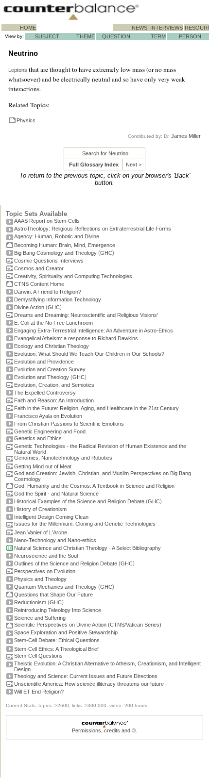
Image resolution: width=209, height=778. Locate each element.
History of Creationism (40, 509)
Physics (26, 120)
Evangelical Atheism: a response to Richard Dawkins (76, 338)
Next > (133, 164)
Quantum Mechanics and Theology (55, 587)
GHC (106, 253)
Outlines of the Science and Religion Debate (65, 563)
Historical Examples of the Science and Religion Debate (79, 501)
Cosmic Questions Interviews (49, 261)
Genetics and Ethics (38, 438)
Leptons (17, 70)
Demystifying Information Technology (57, 299)
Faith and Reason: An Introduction (54, 400)
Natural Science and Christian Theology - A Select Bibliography (87, 548)
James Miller (186, 136)
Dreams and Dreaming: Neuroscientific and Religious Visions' (86, 315)
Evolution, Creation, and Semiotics (54, 385)
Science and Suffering (40, 618)
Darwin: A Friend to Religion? (47, 292)
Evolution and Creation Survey (50, 369)
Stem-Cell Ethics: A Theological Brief (56, 649)
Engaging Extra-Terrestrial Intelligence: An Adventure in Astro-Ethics (93, 330)
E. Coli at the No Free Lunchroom (53, 323)
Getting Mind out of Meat (42, 466)
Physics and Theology (40, 579)
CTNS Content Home (39, 284)
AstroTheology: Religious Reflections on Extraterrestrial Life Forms (92, 229)
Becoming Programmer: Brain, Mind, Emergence (64, 245)
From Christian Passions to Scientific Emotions (69, 424)
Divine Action (29, 307)
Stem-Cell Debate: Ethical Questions (57, 640)
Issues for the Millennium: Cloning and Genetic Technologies (85, 524)
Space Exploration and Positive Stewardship (66, 632)
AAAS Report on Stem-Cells (47, 221)
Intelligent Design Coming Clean (51, 517)
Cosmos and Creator (39, 268)
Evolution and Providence (44, 361)
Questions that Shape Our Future (53, 594)
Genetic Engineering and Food (50, 431)
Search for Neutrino (105, 153)
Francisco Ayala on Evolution (48, 416)
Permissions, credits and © (104, 730)
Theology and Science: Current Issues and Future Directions (85, 676)
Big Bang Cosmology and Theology (55, 253)
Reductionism (30, 602)
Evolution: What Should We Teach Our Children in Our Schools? (89, 354)
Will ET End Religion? (39, 692)
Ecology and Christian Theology (51, 346)
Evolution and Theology (41, 377)
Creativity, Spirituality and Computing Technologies (73, 276)
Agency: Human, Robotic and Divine (56, 236)
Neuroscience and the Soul (46, 556)
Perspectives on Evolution (44, 571)
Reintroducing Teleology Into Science (57, 610)
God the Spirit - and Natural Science (56, 494)
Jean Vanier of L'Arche (40, 532)
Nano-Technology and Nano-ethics (55, 540)
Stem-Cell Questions (38, 656)
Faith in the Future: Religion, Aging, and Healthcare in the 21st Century (96, 408)
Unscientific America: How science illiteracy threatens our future (89, 684)
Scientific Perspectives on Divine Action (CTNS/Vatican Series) (87, 625)
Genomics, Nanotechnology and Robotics (63, 458)
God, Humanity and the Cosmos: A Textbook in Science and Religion (94, 486)
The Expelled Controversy (45, 393)
